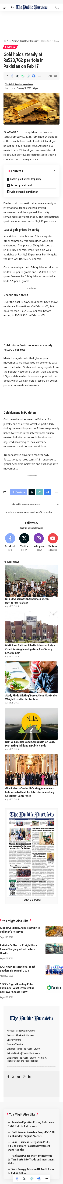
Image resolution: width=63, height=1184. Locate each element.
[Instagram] (38, 542)
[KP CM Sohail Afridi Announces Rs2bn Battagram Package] (31, 581)
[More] (39, 76)
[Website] (57, 504)
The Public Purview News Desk (19, 84)
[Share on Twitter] (17, 76)
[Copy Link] (28, 76)
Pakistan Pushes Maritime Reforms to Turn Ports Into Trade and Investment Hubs (31, 1159)
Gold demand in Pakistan (24, 191)
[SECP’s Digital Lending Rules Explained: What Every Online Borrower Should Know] (54, 987)
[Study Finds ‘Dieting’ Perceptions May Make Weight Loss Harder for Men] (31, 677)
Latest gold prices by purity (25, 178)
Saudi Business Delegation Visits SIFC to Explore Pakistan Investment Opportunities (29, 1145)
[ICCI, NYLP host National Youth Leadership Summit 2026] (54, 970)
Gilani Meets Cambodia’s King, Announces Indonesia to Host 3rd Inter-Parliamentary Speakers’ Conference (29, 792)
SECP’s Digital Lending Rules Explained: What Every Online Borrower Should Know (17, 988)
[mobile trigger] (6, 7)
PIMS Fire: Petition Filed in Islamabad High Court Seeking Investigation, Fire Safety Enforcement (30, 649)
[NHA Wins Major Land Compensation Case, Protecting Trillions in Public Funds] (31, 724)
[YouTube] (19, 1076)
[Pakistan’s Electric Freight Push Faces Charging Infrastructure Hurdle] (54, 948)
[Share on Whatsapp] (22, 76)
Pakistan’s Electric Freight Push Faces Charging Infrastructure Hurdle (18, 949)
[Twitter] (24, 542)
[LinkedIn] (29, 1076)
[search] (57, 7)
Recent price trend (21, 185)
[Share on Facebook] (11, 76)
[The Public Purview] (31, 7)
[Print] (33, 76)
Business (10, 47)
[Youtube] (52, 542)
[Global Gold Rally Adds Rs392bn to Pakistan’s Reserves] (54, 931)
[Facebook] (10, 542)
